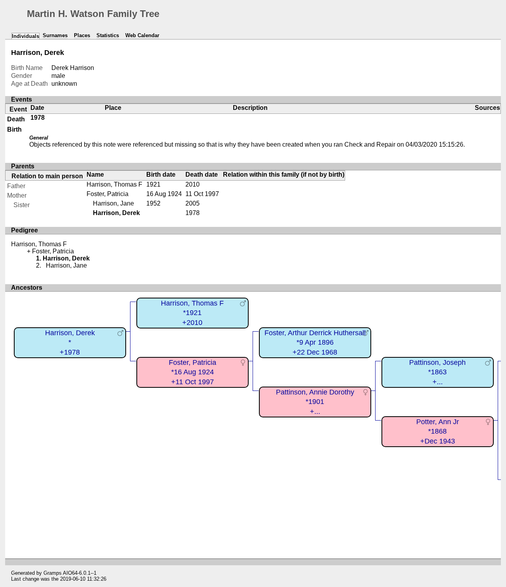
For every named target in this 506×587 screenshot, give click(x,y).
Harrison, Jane (113, 203)
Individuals (25, 36)
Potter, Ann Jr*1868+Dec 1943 (437, 431)
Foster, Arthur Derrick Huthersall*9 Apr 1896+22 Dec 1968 (315, 342)
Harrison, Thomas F (114, 184)
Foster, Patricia (107, 194)
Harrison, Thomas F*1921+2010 (192, 313)
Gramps (52, 573)
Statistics (107, 35)
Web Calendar (142, 35)
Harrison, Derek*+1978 (70, 342)
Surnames (55, 35)
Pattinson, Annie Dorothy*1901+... (315, 401)
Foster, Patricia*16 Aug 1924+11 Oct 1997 (192, 372)
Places (82, 35)
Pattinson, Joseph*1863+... (437, 372)
